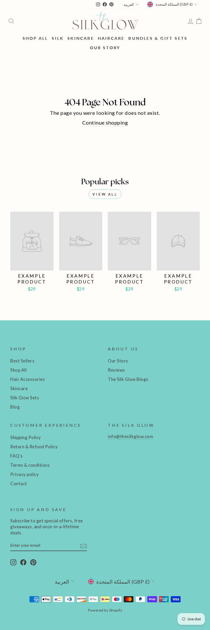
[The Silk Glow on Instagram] (13, 562)
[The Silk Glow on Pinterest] (33, 562)
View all (105, 194)
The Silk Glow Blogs (128, 379)
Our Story (105, 47)
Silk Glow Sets (24, 397)
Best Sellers (22, 360)
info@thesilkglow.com (130, 436)
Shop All (35, 38)
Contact (18, 483)
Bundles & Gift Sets (157, 38)
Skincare (80, 38)
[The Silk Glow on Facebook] (23, 562)
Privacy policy (24, 474)
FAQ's (16, 456)
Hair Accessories (27, 379)
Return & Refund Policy (34, 446)
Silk (58, 38)
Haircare (111, 38)
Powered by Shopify (105, 610)
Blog (15, 407)
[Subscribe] (83, 545)
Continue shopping (105, 122)
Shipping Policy (25, 437)
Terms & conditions (30, 465)
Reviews (116, 370)
